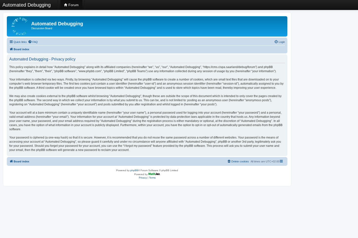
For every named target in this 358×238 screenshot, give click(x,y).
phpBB (134, 170)
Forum (73, 5)
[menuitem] (33, 42)
